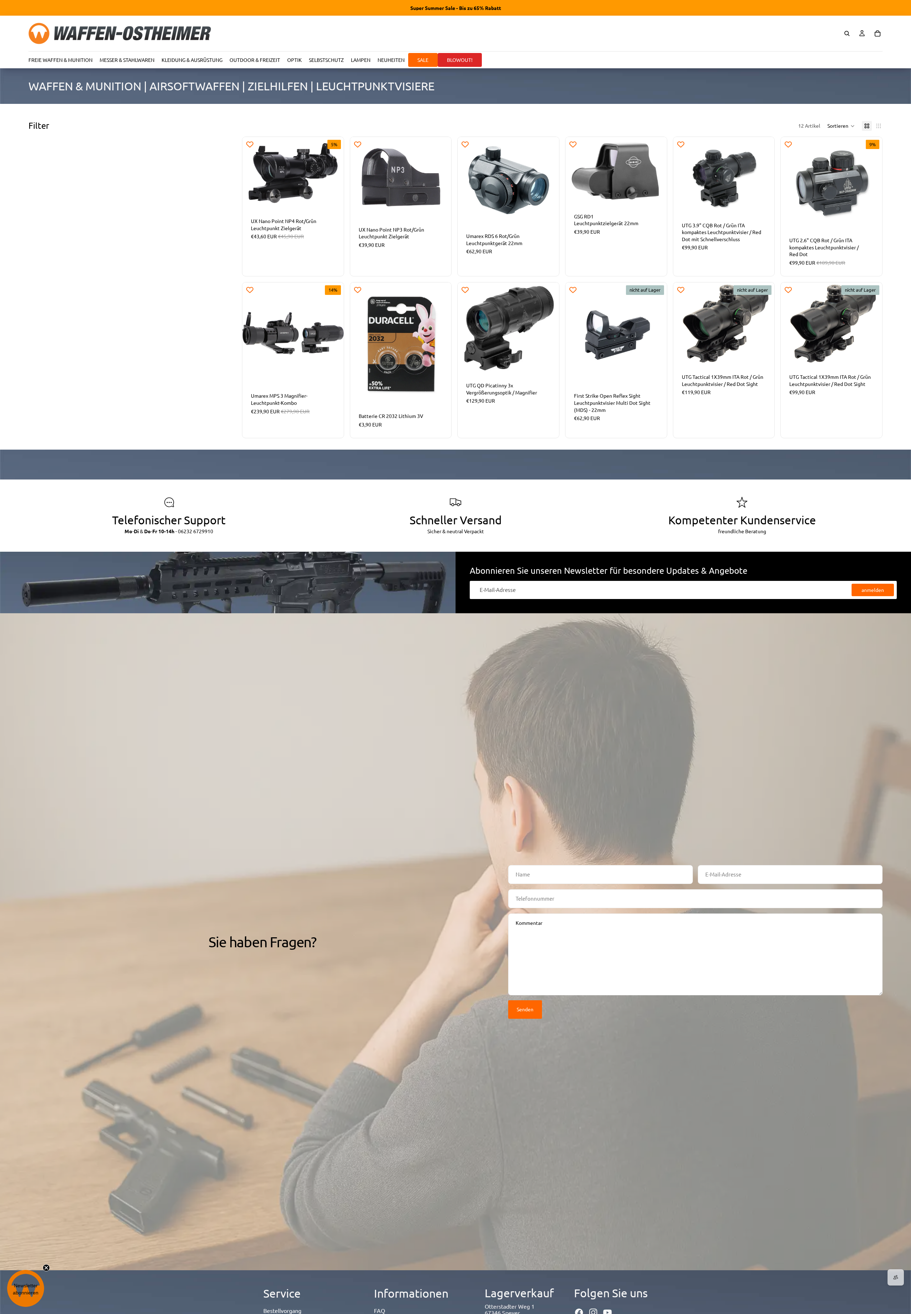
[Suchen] (847, 33)
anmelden (873, 590)
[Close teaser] (46, 1267)
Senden (525, 1009)
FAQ (379, 1310)
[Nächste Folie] (333, 173)
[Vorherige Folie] (253, 173)
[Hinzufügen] (332, 198)
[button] (841, 126)
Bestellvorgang (282, 1310)
